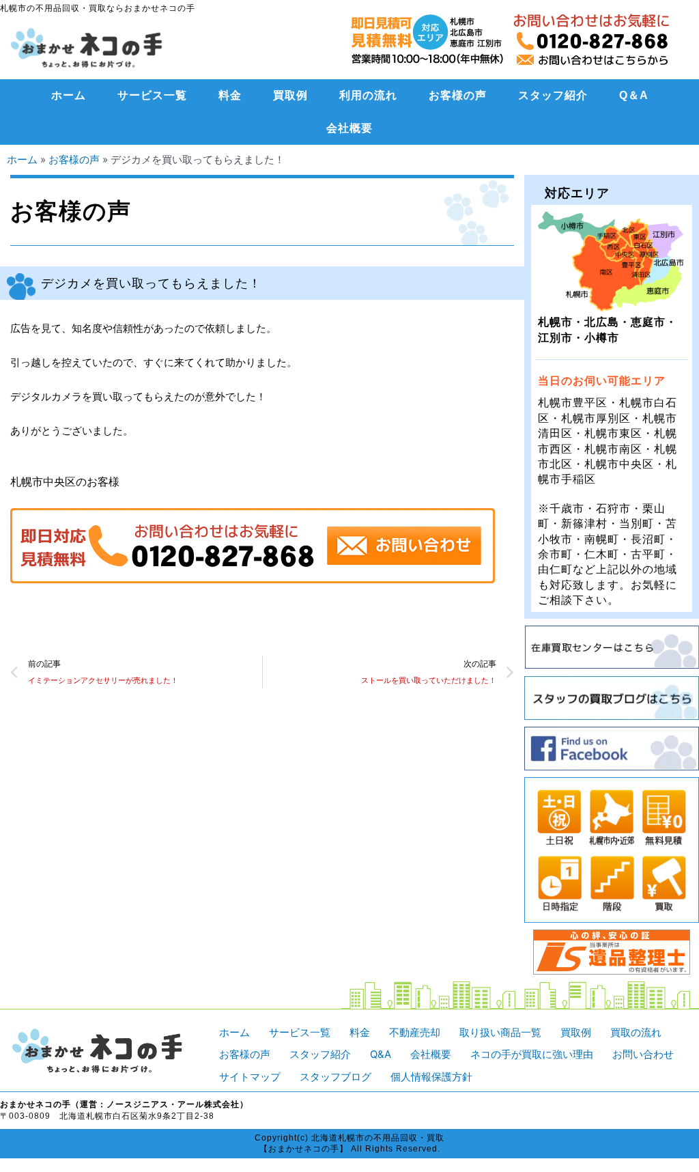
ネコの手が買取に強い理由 (531, 1054)
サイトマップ (250, 1076)
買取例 (290, 95)
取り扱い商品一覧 (500, 1032)
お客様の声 (458, 95)
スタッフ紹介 (553, 95)
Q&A (380, 1054)
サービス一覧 (152, 95)
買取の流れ (635, 1032)
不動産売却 (414, 1032)
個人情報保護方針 (431, 1076)
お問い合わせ (643, 1054)
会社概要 (349, 128)
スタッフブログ (335, 1076)
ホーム (68, 95)
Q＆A (633, 95)
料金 (230, 95)
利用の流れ (368, 95)
